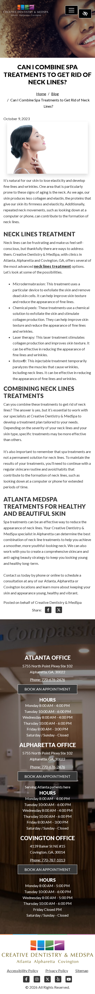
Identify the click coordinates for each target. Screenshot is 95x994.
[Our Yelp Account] (58, 981)
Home (41, 93)
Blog (55, 93)
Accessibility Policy (22, 970)
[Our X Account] (47, 981)
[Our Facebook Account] (26, 981)
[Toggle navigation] (71, 10)
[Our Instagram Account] (37, 981)
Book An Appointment (47, 689)
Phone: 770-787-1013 (47, 860)
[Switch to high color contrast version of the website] (85, 13)
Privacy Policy (56, 970)
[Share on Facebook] (48, 610)
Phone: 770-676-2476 (47, 679)
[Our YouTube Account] (68, 981)
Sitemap (81, 970)
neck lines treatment (52, 266)
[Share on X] (58, 610)
